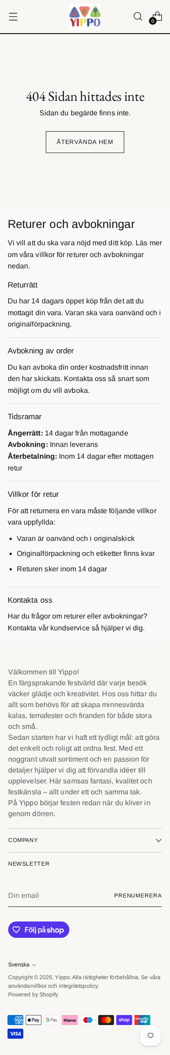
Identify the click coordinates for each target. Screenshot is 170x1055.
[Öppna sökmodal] (137, 16)
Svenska (18, 964)
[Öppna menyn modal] (13, 16)
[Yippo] (85, 17)
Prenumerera (138, 895)
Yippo (62, 977)
